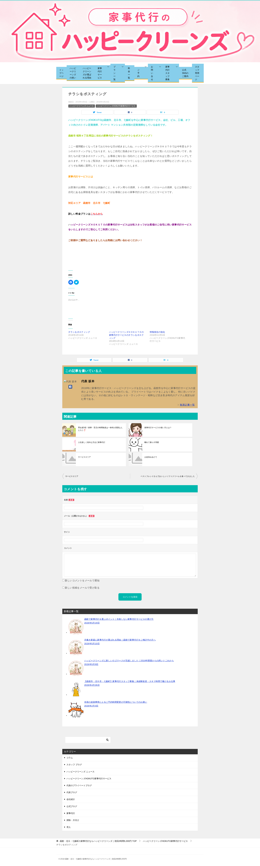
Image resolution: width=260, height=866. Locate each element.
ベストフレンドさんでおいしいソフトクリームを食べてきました (168, 476)
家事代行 (71, 813)
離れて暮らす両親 (151, 442)
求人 (69, 827)
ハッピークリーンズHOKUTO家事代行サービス (116, 106)
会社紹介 (71, 799)
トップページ (61, 73)
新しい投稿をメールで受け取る (82, 587)
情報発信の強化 (157, 332)
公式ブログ (72, 806)
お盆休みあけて (150, 457)
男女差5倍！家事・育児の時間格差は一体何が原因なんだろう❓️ (100, 429)
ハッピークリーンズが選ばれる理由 (87, 73)
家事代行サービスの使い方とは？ (158, 428)
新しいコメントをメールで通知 (82, 580)
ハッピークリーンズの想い (73, 73)
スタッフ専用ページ (197, 73)
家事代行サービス (100, 73)
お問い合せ (152, 73)
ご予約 (138, 73)
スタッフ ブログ (74, 764)
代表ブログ (72, 792)
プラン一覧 (114, 73)
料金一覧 (129, 73)
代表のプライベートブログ (79, 785)
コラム (70, 757)
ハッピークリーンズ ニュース (82, 106)
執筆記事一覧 (187, 405)
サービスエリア (84, 457)
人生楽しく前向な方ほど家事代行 (91, 442)
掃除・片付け (73, 820)
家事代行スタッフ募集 (167, 73)
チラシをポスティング (79, 332)
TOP (98, 841)
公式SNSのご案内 (185, 73)
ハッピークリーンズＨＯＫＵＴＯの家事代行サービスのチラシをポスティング (126, 335)
